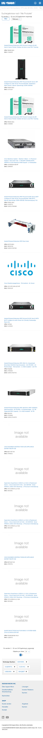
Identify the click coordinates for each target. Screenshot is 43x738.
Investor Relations (27, 689)
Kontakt (4, 710)
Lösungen (25, 686)
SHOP (4, 701)
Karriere (24, 692)
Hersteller (5, 707)
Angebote (25, 704)
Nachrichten (6, 696)
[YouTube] (7, 718)
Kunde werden (6, 704)
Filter (5, 19)
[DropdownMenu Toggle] (40, 3)
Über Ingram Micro (8, 686)
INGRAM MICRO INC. (9, 683)
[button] (35, 3)
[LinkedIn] (3, 718)
